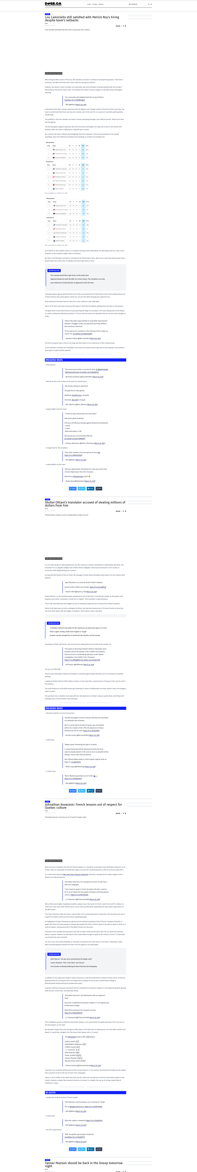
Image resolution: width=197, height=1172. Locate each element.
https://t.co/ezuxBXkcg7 (97, 587)
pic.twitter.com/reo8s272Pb (90, 660)
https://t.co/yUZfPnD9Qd (93, 1107)
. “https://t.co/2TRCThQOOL (78, 895)
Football (94, 4)
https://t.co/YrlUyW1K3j (94, 1120)
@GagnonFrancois (76, 1107)
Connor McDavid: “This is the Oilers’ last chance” (67, 963)
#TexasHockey (78, 476)
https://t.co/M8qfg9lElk (72, 660)
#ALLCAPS (75, 400)
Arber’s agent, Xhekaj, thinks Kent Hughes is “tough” (68, 632)
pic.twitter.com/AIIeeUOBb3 (82, 334)
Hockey (89, 4)
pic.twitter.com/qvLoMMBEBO (74, 439)
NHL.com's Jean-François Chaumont (75, 874)
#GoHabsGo (104, 369)
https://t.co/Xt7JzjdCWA (91, 731)
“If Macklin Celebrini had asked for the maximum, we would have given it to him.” (78, 628)
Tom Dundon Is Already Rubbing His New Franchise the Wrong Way (73, 966)
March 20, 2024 (81, 105)
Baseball (101, 4)
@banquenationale (72, 372)
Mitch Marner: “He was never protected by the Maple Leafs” (71, 959)
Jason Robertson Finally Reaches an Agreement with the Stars (72, 283)
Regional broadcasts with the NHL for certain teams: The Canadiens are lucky (77, 279)
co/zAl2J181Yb (76, 762)
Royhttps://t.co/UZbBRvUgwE (74, 100)
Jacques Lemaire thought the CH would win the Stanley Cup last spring (75, 635)
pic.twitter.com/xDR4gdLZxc (89, 372)
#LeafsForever (77, 395)
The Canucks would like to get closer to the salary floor (69, 275)
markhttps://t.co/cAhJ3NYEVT (74, 1137)
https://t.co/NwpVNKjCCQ (73, 1013)
